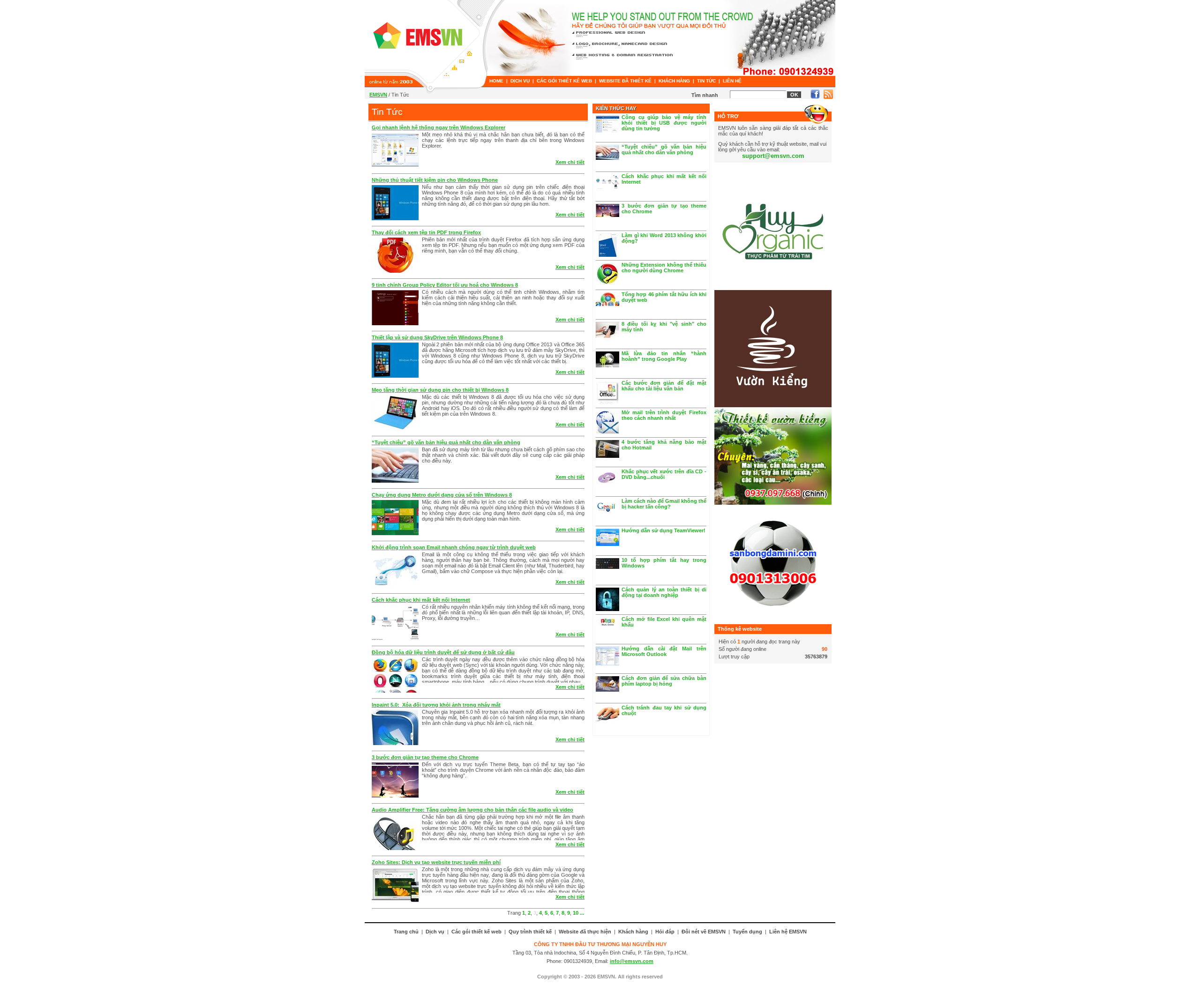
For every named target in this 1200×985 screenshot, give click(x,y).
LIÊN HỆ (732, 80)
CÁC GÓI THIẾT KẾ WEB (564, 80)
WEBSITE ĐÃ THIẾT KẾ (625, 80)
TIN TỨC (706, 80)
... (582, 913)
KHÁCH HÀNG (674, 80)
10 (575, 913)
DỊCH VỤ (520, 80)
